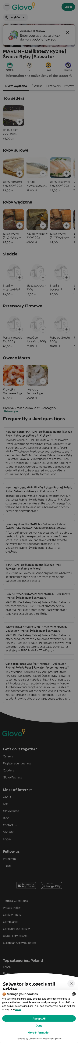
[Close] (71, 983)
